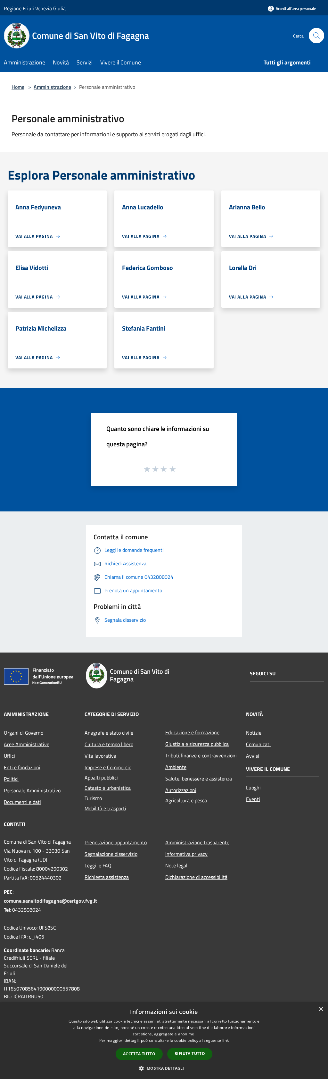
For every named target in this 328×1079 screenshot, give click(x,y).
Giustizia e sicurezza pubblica (197, 744)
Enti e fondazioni (22, 767)
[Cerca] (316, 35)
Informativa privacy (186, 854)
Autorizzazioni (180, 790)
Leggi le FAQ (98, 865)
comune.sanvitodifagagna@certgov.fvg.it (50, 901)
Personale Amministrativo (32, 790)
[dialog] (164, 1040)
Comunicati (258, 744)
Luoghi (253, 787)
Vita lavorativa (100, 756)
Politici (11, 779)
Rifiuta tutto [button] (190, 1053)
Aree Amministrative (26, 744)
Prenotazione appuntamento (116, 842)
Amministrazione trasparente (197, 842)
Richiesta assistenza (107, 877)
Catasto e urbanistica (108, 788)
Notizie (253, 733)
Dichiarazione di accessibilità (196, 877)
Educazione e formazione (192, 732)
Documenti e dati (22, 802)
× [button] (320, 1009)
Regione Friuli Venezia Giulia (35, 8)
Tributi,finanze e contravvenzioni (201, 755)
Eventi (253, 799)
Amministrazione (52, 87)
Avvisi (252, 756)
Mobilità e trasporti (105, 808)
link (225, 1040)
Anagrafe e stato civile (109, 733)
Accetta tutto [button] (139, 1054)
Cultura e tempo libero (109, 744)
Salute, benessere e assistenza (198, 778)
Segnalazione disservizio (111, 854)
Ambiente (175, 767)
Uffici (9, 756)
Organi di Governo (23, 733)
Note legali (177, 865)
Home (18, 87)
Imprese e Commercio (108, 767)
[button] (164, 1068)
